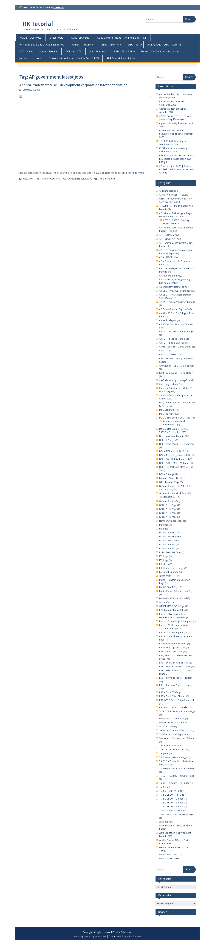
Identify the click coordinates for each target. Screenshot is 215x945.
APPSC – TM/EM (81, 44)
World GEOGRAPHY (169, 858)
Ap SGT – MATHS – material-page (176, 331)
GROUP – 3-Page (168, 508)
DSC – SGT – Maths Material (173, 462)
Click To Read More (133, 172)
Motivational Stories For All (173, 598)
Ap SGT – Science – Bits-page (174, 338)
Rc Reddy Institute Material (173, 643)
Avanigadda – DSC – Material (164, 44)
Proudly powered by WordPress (90, 936)
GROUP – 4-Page (168, 512)
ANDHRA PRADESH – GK (172, 194)
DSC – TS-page (167, 474)
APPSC (162, 350)
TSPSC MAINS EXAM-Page (172, 810)
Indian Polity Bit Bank (170, 552)
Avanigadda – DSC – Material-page (177, 365)
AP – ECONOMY (167, 234)
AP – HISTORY (166, 257)
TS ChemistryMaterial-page (173, 757)
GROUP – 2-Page (168, 516)
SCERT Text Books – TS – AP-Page (177, 711)
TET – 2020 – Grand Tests (172, 749)
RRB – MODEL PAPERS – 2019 (174, 666)
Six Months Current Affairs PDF (175, 730)
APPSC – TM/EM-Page (170, 354)
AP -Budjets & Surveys (170, 275)
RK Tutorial (38, 23)
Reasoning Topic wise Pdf (172, 647)
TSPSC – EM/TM (109, 44)
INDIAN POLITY (167, 544)
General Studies (48, 51)
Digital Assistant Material (171, 436)
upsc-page (164, 821)
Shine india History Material (173, 722)
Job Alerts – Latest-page (171, 567)
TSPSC (162, 786)
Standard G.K (169, 496)
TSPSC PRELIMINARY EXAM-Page (176, 814)
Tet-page (163, 753)
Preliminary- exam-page (171, 632)
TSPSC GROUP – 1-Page (171, 794)
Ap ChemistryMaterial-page (173, 286)
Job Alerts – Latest (30, 58)
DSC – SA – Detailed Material (174, 459)
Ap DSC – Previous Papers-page (175, 290)
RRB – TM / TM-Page (170, 692)
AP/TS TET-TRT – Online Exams (175, 346)
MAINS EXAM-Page (169, 587)
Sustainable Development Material (176, 738)
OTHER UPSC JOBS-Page (172, 606)
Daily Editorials (166, 409)
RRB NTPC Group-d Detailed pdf (175, 707)
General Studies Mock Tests (173, 493)
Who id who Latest (168, 854)
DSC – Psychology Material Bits (175, 455)
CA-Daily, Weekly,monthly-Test (175, 380)
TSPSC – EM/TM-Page (170, 790)
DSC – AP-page (167, 439)
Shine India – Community (171, 718)
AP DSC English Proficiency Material (177, 301)
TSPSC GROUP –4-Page (171, 806)
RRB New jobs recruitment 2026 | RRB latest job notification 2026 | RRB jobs (176, 159)
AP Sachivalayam (167, 320)
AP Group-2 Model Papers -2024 (175, 309)
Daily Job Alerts (80, 37)
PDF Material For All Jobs (172, 610)
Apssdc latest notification (79, 178)
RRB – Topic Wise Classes (172, 696)
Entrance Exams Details (171, 478)
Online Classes (166, 602)
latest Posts (56, 37)
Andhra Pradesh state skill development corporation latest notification (73, 85)
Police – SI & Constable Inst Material (162, 51)
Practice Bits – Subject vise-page (175, 621)
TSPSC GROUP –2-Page (171, 798)
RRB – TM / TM (123, 51)
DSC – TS (133, 44)
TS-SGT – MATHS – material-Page (176, 775)
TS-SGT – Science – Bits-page (174, 782)
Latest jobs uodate (168, 571)
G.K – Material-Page (169, 482)
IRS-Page (163, 560)
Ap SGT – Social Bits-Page (172, 342)
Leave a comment (107, 178)
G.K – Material (98, 51)
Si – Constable (166, 726)
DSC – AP (24, 51)
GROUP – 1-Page (168, 505)
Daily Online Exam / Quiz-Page (174, 417)
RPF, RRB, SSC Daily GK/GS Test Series (41, 44)
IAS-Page (163, 524)
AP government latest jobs (53, 178)
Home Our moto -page (171, 520)
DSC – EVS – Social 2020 (171, 451)
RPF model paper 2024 (170, 651)
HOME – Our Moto (30, 37)
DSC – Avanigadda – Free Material (176, 443)
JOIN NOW (58, 7)
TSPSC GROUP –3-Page (171, 802)
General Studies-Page (170, 501)
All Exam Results (167, 190)
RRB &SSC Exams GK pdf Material (176, 700)
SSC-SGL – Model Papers (172, 734)
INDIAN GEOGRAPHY (170, 536)
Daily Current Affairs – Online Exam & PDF (121, 37)
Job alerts (164, 564)
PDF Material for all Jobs (121, 58)
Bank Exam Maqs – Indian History (176, 372)
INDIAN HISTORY (168, 540)
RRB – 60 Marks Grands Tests (174, 662)
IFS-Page (163, 528)
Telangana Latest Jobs (170, 745)
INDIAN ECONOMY (169, 532)
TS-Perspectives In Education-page (177, 768)
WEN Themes (134, 936)
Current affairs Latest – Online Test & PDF (74, 58)
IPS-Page (163, 556)
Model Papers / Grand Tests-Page (176, 590)
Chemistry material (168, 384)
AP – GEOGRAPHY (168, 238)
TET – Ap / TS (73, 51)
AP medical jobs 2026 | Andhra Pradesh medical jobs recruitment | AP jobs (177, 169)
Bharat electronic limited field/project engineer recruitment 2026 (176, 134)
